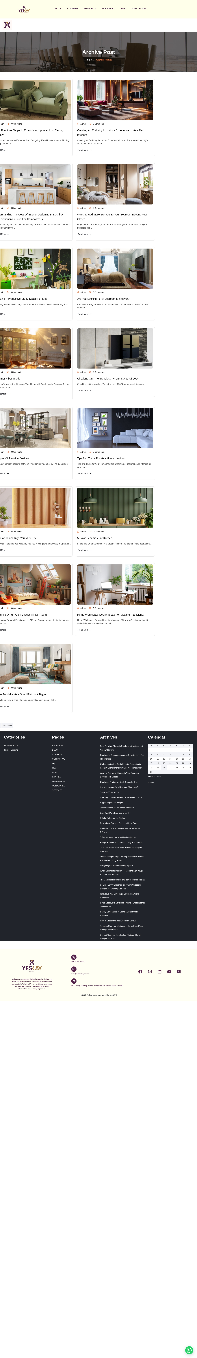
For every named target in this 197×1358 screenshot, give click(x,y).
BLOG (124, 8)
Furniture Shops (11, 745)
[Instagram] (150, 972)
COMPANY (72, 8)
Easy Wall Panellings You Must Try (115, 813)
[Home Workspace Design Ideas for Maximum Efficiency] (115, 584)
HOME (58, 8)
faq (53, 763)
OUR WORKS (108, 8)
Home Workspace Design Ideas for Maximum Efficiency (110, 614)
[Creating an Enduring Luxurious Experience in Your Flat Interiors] (115, 100)
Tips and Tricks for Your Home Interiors (101, 458)
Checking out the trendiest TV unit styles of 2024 (108, 378)
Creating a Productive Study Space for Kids (119, 782)
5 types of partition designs (111, 802)
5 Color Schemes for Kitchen (94, 538)
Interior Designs (11, 750)
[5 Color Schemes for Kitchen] (115, 508)
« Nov (151, 782)
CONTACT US (139, 8)
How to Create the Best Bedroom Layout (117, 921)
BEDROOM (57, 745)
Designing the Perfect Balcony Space (116, 865)
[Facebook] (140, 972)
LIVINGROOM (58, 781)
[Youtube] (169, 972)
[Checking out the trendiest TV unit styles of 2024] (115, 348)
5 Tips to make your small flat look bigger (118, 837)
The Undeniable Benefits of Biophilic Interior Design (122, 880)
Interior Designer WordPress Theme (98, 945)
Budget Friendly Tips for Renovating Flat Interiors (121, 842)
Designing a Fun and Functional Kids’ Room (119, 823)
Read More (83, 150)
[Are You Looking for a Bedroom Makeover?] (115, 268)
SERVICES (89, 8)
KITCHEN (56, 777)
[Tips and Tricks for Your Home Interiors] (115, 428)
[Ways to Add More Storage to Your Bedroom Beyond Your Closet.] (115, 184)
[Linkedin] (160, 972)
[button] (90, 9)
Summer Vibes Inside (109, 792)
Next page (7, 725)
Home (89, 60)
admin (83, 124)
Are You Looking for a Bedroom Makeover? (103, 298)
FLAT (54, 768)
